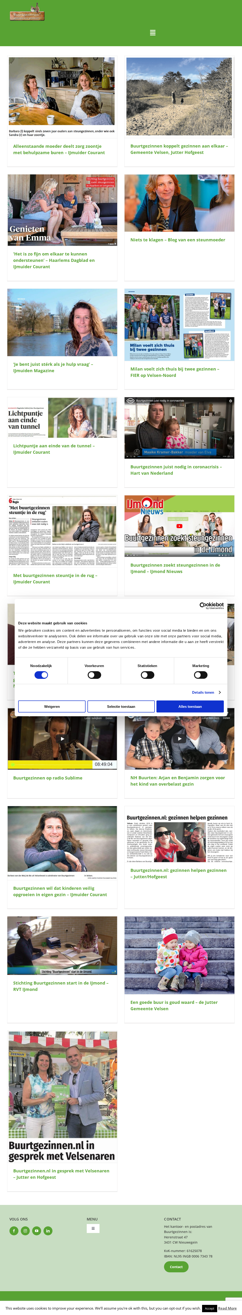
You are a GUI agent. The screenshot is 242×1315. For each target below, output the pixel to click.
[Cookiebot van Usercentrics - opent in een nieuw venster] (203, 605)
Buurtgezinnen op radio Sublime (47, 778)
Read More (227, 1308)
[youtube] (36, 1230)
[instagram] (25, 1230)
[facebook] (13, 1230)
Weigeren (52, 707)
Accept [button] (209, 1308)
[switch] (94, 675)
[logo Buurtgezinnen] (27, 4)
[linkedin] (47, 1230)
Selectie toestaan (121, 707)
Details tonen (203, 692)
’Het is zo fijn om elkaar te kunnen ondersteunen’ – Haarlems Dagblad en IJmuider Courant (54, 260)
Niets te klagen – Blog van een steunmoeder (177, 240)
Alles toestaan (190, 707)
